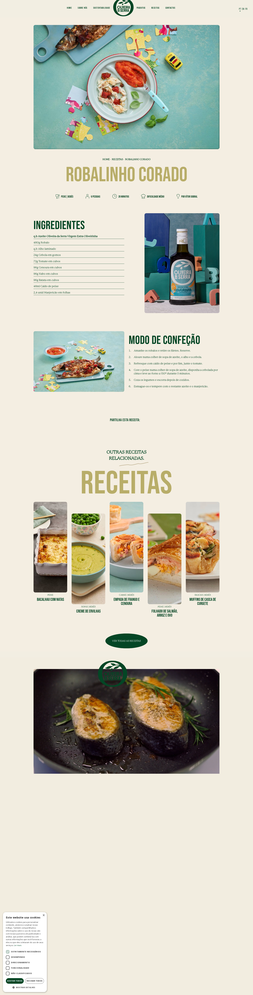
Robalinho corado (138, 159)
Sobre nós (82, 8)
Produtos (141, 8)
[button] (25, 987)
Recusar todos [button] (34, 981)
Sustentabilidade (101, 8)
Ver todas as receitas (126, 641)
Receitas (155, 8)
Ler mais (17, 945)
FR (246, 8)
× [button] (43, 915)
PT (240, 8)
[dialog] (25, 952)
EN (243, 8)
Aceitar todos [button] (14, 981)
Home (69, 8)
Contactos (170, 8)
